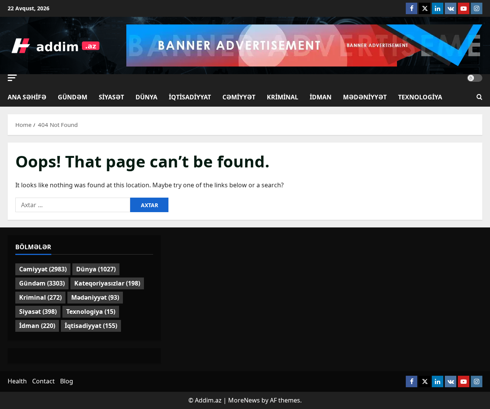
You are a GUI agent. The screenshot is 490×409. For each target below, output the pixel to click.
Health (17, 381)
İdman (321, 97)
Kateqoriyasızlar (107, 283)
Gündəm (72, 97)
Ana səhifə (27, 97)
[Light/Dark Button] (474, 78)
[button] (12, 78)
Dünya (146, 97)
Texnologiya (420, 97)
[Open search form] (479, 97)
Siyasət (111, 97)
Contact (43, 381)
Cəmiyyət (238, 97)
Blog (66, 381)
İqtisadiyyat (190, 97)
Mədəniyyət (365, 97)
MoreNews (244, 400)
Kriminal (282, 97)
